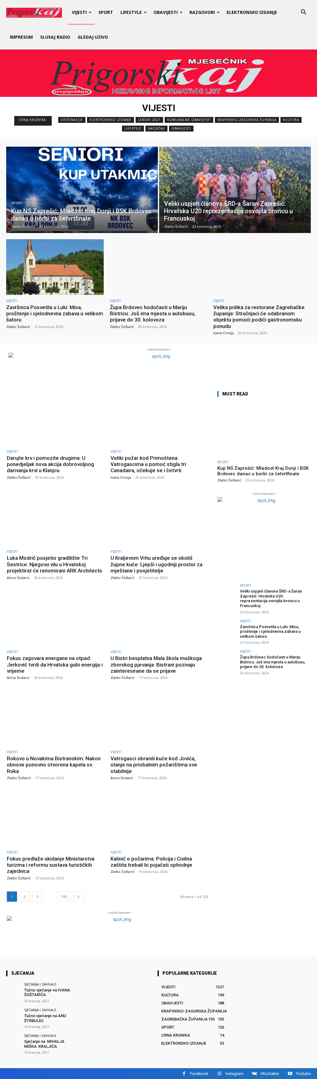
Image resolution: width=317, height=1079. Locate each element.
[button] (303, 13)
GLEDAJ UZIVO (93, 37)
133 (64, 896)
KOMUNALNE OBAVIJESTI (189, 120)
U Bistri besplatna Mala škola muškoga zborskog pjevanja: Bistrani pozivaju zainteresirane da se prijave (156, 664)
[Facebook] (184, 1073)
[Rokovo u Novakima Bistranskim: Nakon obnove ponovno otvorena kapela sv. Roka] (55, 718)
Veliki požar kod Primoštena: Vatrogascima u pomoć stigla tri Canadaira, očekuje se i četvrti (148, 464)
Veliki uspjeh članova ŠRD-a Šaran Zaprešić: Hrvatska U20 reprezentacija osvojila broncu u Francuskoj (271, 598)
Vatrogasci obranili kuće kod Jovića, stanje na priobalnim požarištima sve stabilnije (154, 764)
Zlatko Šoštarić (18, 326)
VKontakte (269, 1073)
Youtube (303, 1073)
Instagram (234, 1073)
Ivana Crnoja (223, 332)
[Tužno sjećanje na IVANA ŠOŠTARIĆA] (13, 989)
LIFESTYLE (131, 12)
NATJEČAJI (156, 128)
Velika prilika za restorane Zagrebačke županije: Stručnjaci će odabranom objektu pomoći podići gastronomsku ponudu (259, 316)
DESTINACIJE (72, 120)
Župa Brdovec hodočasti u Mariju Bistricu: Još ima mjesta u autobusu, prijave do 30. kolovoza (152, 313)
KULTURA (291, 120)
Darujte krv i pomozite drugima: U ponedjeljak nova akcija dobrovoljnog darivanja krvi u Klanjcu (50, 464)
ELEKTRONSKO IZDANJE (252, 12)
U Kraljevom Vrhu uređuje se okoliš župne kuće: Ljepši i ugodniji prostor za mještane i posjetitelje (156, 564)
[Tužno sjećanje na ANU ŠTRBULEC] (13, 1015)
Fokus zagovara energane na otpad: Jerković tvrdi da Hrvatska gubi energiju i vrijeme (55, 664)
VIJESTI (79, 12)
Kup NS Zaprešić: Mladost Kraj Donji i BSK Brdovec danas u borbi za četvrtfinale (263, 471)
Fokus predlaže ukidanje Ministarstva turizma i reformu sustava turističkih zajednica (50, 865)
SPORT (105, 12)
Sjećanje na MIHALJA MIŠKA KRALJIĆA (44, 1044)
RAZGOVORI (202, 12)
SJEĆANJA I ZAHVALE (40, 984)
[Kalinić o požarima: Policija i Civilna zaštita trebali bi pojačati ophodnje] (159, 818)
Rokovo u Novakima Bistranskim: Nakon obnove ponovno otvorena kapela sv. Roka (54, 764)
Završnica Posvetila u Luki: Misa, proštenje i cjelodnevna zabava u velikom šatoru (54, 313)
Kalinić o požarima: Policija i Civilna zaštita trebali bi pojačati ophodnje (151, 862)
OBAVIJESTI (166, 12)
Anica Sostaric (18, 577)
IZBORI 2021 (149, 120)
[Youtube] (289, 1073)
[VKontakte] (254, 1073)
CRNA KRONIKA (32, 120)
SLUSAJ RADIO (55, 37)
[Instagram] (219, 1073)
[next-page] (78, 896)
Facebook (199, 1073)
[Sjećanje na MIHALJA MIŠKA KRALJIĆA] (13, 1041)
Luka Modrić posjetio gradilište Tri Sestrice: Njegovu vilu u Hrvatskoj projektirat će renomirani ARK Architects (54, 564)
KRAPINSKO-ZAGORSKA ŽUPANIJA (246, 120)
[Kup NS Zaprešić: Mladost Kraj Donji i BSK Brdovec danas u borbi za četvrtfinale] (82, 190)
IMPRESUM (21, 37)
